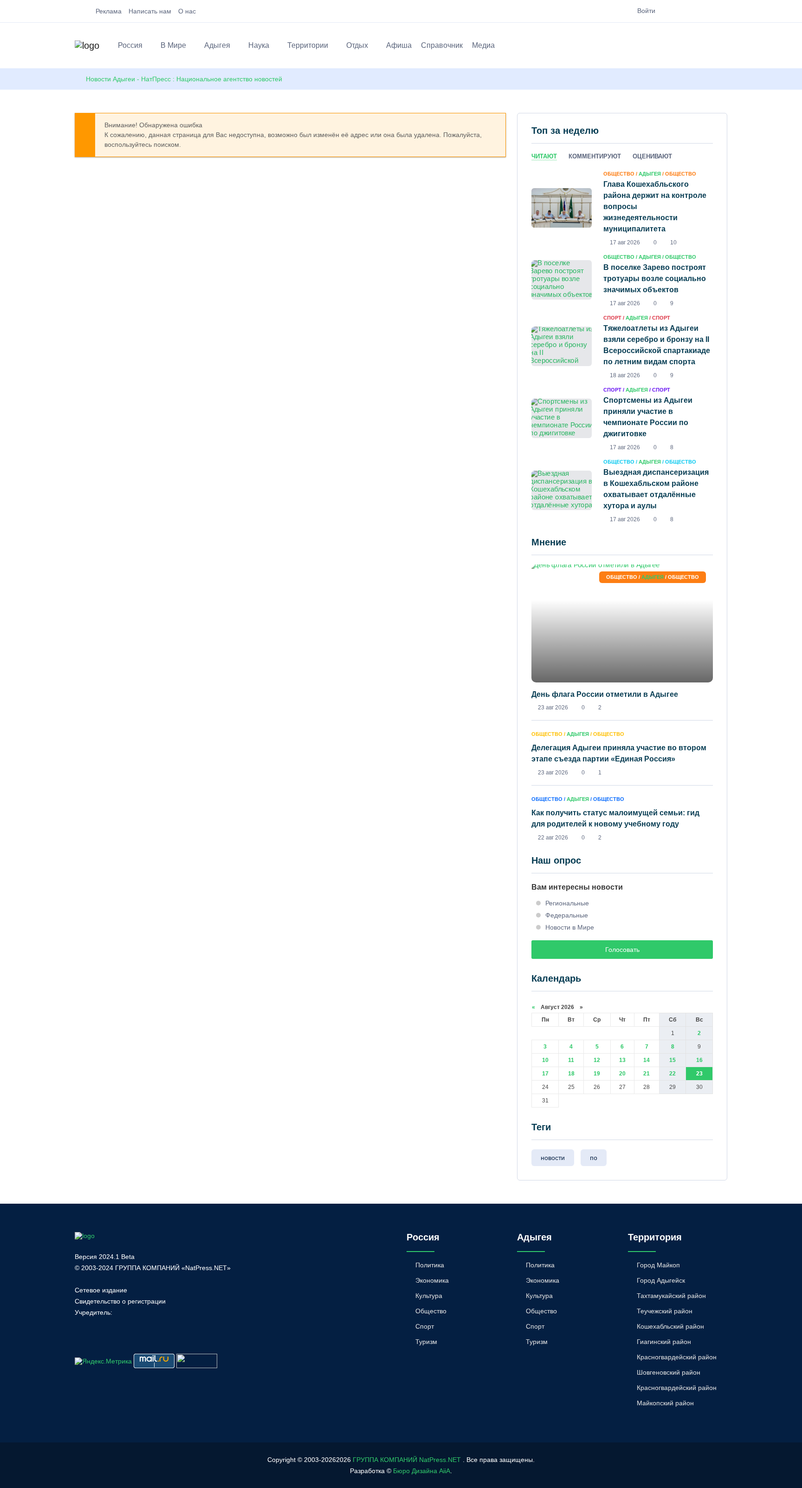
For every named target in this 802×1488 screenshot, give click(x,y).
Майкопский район (665, 1403)
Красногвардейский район (677, 1357)
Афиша (399, 45)
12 (597, 1060)
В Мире (173, 45)
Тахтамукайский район (671, 1295)
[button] (722, 47)
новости (553, 1157)
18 (571, 1073)
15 (672, 1060)
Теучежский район (664, 1311)
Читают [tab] (544, 156)
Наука (258, 45)
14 (646, 1060)
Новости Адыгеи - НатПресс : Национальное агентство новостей (184, 79)
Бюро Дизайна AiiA (421, 1471)
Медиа (483, 45)
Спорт (424, 1326)
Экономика (432, 1280)
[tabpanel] (622, 346)
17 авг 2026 (625, 242)
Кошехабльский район (670, 1326)
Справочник (442, 45)
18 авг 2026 (625, 375)
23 (699, 1073)
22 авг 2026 (553, 837)
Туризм (426, 1341)
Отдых (357, 45)
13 (622, 1060)
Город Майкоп (658, 1265)
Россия (130, 45)
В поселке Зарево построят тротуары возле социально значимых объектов (654, 278)
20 (622, 1073)
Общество (430, 1311)
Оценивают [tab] (652, 156)
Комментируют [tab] (595, 156)
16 (699, 1060)
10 (545, 1060)
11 (571, 1060)
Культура (428, 1295)
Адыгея (217, 45)
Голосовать (622, 949)
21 (646, 1073)
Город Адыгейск (661, 1280)
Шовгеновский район (668, 1372)
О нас (187, 11)
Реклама (109, 11)
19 (597, 1073)
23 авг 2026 (553, 707)
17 (545, 1073)
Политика (429, 1265)
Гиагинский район (664, 1341)
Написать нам (150, 11)
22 (672, 1073)
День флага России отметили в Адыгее (604, 694)
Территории (307, 45)
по (593, 1157)
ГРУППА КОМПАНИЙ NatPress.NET (407, 1459)
